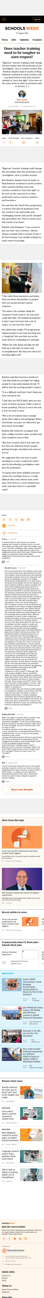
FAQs (4, 1281)
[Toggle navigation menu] (4, 19)
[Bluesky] (15, 1239)
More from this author (22, 102)
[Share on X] (16, 520)
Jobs (13, 39)
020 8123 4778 (10, 1261)
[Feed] (4, 1239)
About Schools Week (10, 1290)
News (5, 39)
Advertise (6, 1292)
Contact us (6, 1276)
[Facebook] (9, 1239)
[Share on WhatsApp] (4, 520)
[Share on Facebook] (10, 520)
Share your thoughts (22, 789)
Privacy (5, 1278)
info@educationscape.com (13, 1264)
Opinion (24, 39)
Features (37, 39)
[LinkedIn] (20, 1239)
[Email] (25, 1239)
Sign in (37, 19)
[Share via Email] (28, 520)
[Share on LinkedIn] (22, 520)
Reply (8, 562)
